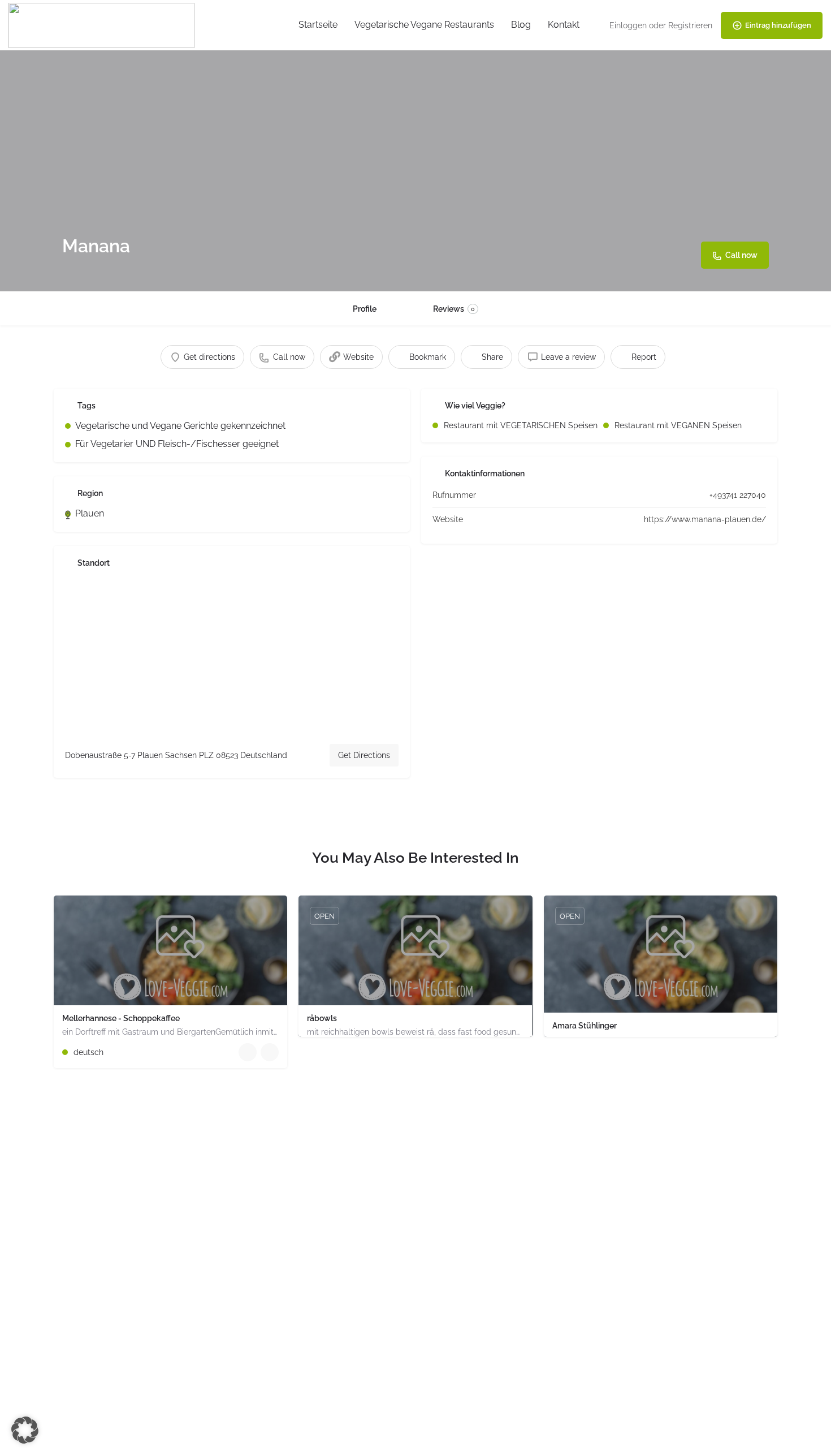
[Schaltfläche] (270, 1052)
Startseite (317, 24)
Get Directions (364, 755)
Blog (521, 24)
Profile (364, 308)
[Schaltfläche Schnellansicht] (248, 1052)
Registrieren (690, 25)
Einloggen (628, 25)
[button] (25, 1430)
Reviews (454, 308)
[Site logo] (102, 24)
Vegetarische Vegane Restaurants (424, 24)
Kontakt (563, 24)
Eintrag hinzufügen (778, 25)
